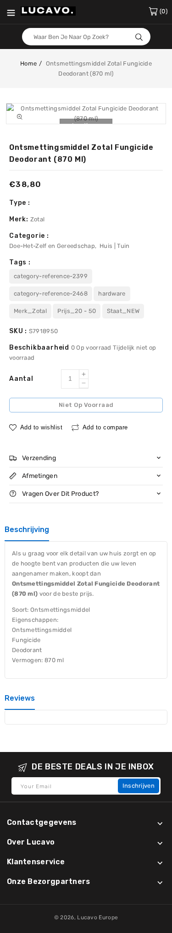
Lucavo (87, 917)
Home (28, 63)
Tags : (20, 262)
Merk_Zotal (30, 310)
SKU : (19, 331)
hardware (111, 293)
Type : (19, 203)
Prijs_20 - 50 (76, 310)
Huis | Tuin (114, 245)
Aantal (21, 379)
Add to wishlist (41, 427)
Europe (108, 917)
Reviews (20, 698)
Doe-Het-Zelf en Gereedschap (52, 245)
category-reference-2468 (51, 293)
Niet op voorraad (86, 404)
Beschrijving (27, 529)
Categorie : (29, 236)
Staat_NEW (123, 310)
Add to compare (105, 427)
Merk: (19, 219)
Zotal (37, 219)
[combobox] (86, 36)
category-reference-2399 (51, 276)
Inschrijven (138, 785)
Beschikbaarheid (40, 347)
